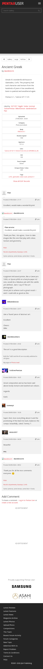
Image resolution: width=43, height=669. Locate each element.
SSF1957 (14, 106)
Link (38, 200)
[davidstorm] (7, 213)
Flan (5, 111)
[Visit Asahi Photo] (21, 596)
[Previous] (4, 59)
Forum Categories (10, 639)
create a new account (10, 502)
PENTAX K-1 (21, 132)
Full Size (23, 59)
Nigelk (20, 106)
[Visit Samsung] (22, 587)
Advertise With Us (10, 646)
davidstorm (9, 71)
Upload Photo (8, 625)
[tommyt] (4, 405)
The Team (7, 632)
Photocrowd (15, 363)
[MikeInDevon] (4, 302)
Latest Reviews (9, 608)
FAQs (5, 660)
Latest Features (9, 611)
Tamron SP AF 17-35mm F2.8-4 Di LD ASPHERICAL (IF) (21, 151)
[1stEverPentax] (5, 370)
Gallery (9, 59)
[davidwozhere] (4, 337)
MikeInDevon (20, 108)
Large (16, 59)
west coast (23, 177)
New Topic (7, 642)
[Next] (29, 59)
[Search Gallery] (39, 10)
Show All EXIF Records (21, 181)
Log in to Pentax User (27, 500)
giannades (16, 177)
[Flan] (4, 193)
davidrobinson (31, 108)
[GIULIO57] (5, 432)
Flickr (5, 248)
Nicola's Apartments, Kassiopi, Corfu (15, 252)
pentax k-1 (31, 177)
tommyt (32, 106)
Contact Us (7, 656)
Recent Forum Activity (12, 635)
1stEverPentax (9, 108)
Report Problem (9, 649)
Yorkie (26, 106)
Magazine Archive (10, 618)
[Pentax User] (13, 3)
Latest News (8, 615)
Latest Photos (9, 621)
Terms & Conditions (11, 653)
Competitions (8, 628)
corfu (10, 177)
